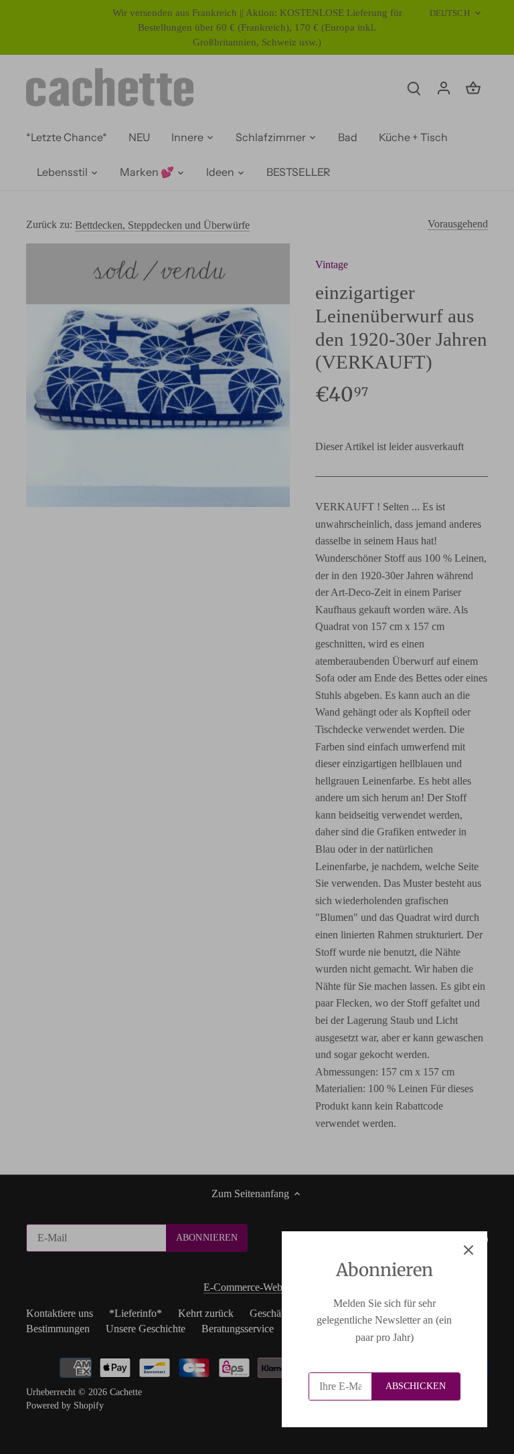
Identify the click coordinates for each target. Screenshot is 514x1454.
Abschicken (416, 1386)
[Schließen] (468, 1250)
